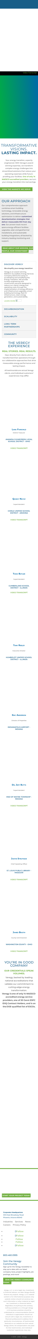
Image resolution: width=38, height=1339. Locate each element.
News (28, 1222)
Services (19, 1222)
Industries (8, 1222)
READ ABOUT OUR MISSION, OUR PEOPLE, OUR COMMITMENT (17, 249)
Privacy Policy (19, 1225)
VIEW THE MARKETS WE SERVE (16, 189)
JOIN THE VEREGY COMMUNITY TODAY (18, 1281)
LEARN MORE (10, 301)
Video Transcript (30, 73)
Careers (6, 1225)
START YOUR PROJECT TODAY (16, 1195)
